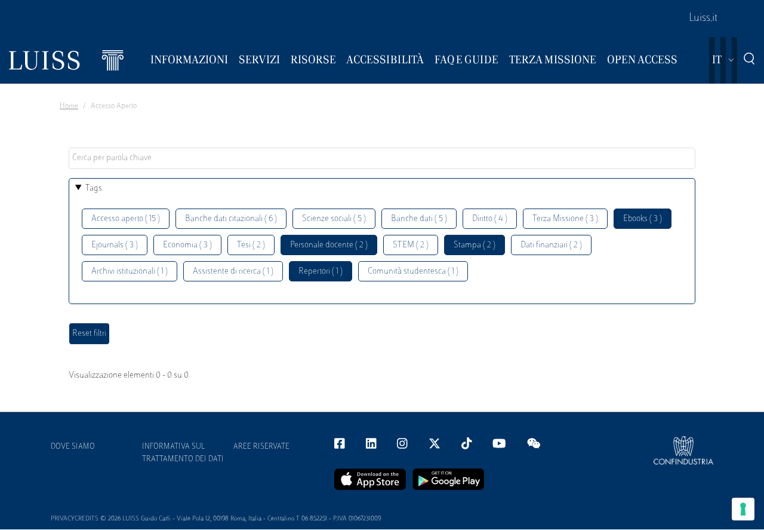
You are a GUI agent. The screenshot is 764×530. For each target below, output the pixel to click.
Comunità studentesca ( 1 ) (413, 271)
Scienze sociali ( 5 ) (334, 219)
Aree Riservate (261, 447)
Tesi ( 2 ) (251, 245)
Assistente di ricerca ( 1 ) (233, 271)
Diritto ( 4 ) (489, 219)
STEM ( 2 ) (411, 245)
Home (69, 106)
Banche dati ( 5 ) (419, 219)
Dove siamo (73, 447)
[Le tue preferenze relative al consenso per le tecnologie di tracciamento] (743, 509)
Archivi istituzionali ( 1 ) (129, 271)
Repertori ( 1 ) (320, 271)
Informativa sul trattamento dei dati (183, 453)
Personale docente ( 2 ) (329, 245)
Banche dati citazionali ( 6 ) (231, 219)
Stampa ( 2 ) (474, 245)
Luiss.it (703, 18)
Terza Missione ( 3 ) (565, 219)
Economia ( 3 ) (187, 245)
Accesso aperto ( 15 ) (125, 219)
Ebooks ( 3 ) (642, 219)
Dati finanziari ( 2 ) (551, 245)
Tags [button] (93, 188)
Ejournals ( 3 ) (114, 245)
